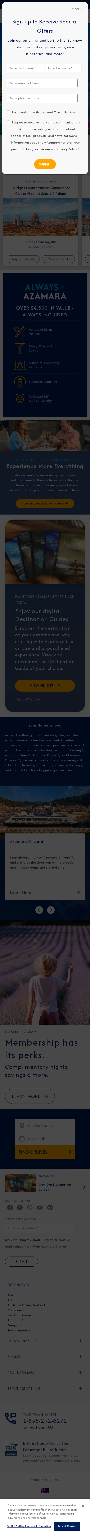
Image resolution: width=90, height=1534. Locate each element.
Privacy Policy (67, 149)
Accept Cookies (67, 1526)
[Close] (83, 1506)
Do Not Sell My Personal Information (29, 1526)
